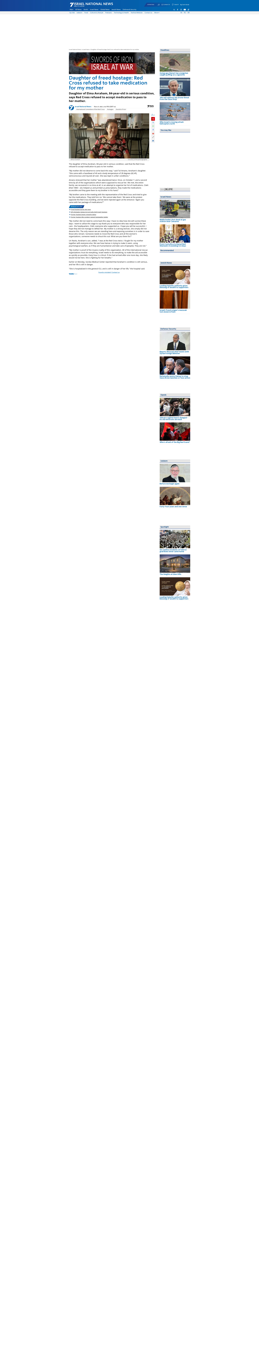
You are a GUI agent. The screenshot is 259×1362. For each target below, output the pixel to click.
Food (86, 13)
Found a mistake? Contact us (109, 272)
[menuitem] (71, 9)
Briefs (86, 9)
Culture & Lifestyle (96, 13)
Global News (105, 9)
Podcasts (108, 13)
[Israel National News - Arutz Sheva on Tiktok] (188, 9)
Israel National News (75, 49)
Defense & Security (129, 9)
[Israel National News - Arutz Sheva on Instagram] (181, 9)
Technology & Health (121, 13)
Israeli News (86, 49)
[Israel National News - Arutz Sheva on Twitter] (174, 9)
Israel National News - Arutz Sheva (86, 5)
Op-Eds (72, 13)
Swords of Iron (121, 109)
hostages (110, 109)
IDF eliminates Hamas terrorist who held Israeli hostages (89, 212)
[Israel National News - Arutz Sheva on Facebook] (177, 9)
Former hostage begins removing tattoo (83, 215)
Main (71, 9)
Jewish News (116, 9)
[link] (175, 74)
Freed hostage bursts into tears (81, 209)
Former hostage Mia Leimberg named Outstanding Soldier (89, 217)
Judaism (79, 13)
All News (78, 9)
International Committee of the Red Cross (90, 109)
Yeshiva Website (136, 13)
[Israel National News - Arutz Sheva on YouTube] (185, 9)
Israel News (94, 9)
